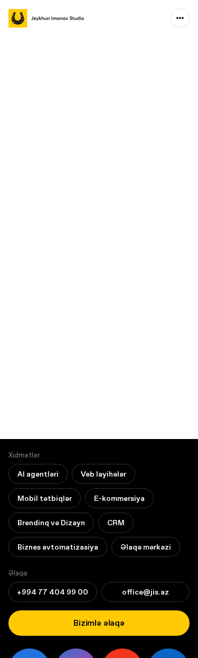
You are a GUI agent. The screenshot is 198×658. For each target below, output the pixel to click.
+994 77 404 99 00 (52, 592)
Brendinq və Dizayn (51, 522)
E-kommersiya (119, 498)
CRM (116, 522)
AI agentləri (38, 474)
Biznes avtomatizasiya (57, 547)
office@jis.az (145, 592)
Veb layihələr (103, 474)
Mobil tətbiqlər (44, 498)
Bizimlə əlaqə (99, 622)
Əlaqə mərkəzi (145, 547)
